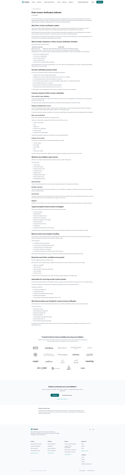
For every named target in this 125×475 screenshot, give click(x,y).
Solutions (39, 2)
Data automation (34, 448)
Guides (83, 446)
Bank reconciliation (52, 448)
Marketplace (50, 446)
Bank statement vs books (70, 451)
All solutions (50, 453)
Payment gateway (51, 443)
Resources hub (85, 450)
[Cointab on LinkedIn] (93, 429)
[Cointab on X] (90, 429)
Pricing (58, 2)
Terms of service (90, 470)
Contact (83, 461)
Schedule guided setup (83, 2)
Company (71, 2)
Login (92, 2)
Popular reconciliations (49, 2)
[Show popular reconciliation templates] (55, 2)
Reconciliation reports (35, 450)
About (83, 457)
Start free (100, 2)
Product (33, 2)
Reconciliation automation (36, 443)
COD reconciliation (52, 450)
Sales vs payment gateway (70, 443)
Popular (66, 441)
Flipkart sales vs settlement (70, 449)
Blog (82, 443)
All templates (67, 454)
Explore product (34, 453)
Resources (64, 2)
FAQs (83, 448)
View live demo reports (62, 399)
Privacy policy (82, 470)
